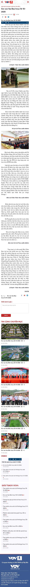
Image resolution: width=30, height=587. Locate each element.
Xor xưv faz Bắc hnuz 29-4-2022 (12, 526)
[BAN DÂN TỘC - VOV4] (9, 2)
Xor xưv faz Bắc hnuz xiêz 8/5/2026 (12, 465)
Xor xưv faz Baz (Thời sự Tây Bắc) (10, 6)
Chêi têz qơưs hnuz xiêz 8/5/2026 (11, 462)
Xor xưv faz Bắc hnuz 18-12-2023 (12, 495)
